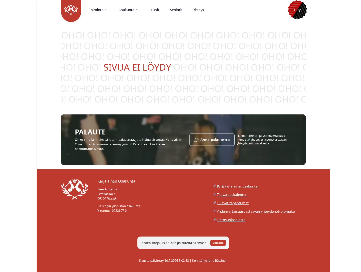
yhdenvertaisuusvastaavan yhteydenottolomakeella (262, 141)
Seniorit (176, 9)
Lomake (218, 243)
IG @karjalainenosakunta (237, 186)
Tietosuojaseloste (231, 219)
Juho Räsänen (217, 260)
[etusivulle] (74, 203)
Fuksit (154, 9)
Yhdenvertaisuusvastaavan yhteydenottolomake (256, 211)
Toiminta (96, 9)
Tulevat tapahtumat (233, 203)
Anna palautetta (215, 139)
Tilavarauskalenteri (232, 194)
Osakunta (126, 9)
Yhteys (198, 9)
